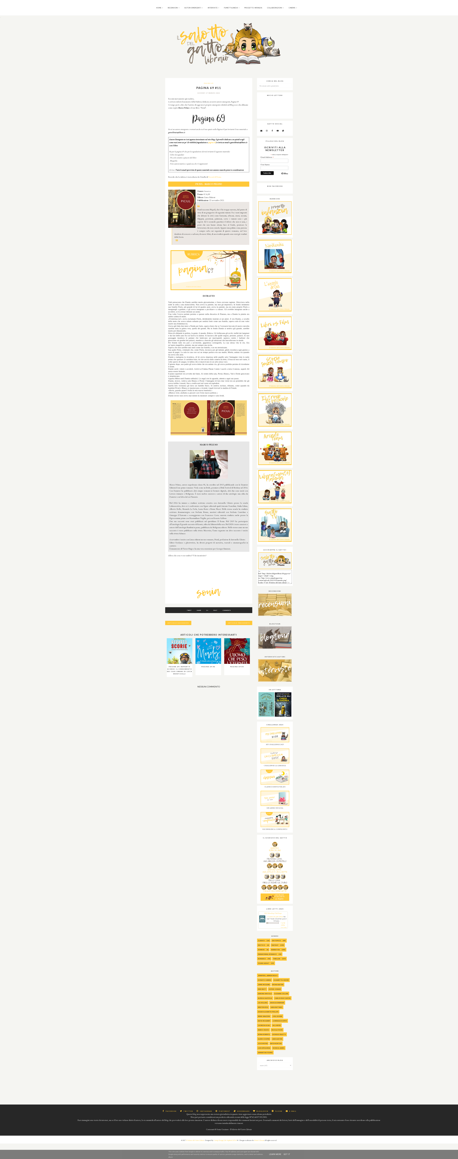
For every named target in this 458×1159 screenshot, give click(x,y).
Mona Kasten (277, 984)
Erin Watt (262, 989)
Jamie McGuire (264, 984)
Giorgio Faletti (279, 1034)
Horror (261, 949)
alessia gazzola (265, 998)
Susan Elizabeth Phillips (268, 1012)
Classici (261, 940)
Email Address (267, 157)
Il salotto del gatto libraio (275, 916)
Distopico (276, 940)
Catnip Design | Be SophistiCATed (225, 1140)
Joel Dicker (277, 1016)
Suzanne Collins (281, 993)
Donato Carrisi (264, 980)
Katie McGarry (264, 1021)
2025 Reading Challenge (273, 913)
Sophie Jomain (275, 989)
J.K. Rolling (263, 1002)
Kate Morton (276, 1043)
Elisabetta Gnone (281, 980)
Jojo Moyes (263, 1043)
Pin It (215, 610)
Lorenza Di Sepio (280, 1021)
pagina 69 (212, 142)
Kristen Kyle (263, 1007)
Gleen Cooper (264, 1039)
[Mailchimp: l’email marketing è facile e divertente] (284, 175)
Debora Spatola (265, 993)
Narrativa (275, 949)
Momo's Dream (259, 1140)
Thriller (276, 958)
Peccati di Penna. (215, 177)
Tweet (189, 610)
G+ (207, 610)
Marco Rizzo (263, 1030)
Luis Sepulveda (264, 1048)
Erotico (261, 945)
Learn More (275, 1154)
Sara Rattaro (276, 1007)
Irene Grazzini (264, 1016)
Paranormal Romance (267, 954)
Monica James (278, 1048)
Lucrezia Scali (264, 1025)
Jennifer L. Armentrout (268, 975)
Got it (287, 1154)
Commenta (227, 610)
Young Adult (263, 963)
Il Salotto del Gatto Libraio (195, 1140)
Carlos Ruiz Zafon (283, 998)
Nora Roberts (264, 1034)
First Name (265, 165)
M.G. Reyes (277, 1025)
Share (199, 610)
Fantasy (275, 945)
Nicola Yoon (277, 1030)
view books (284, 927)
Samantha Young (265, 1052)
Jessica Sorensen (277, 1002)
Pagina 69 (208, 83)
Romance (262, 958)
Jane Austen (277, 1039)
